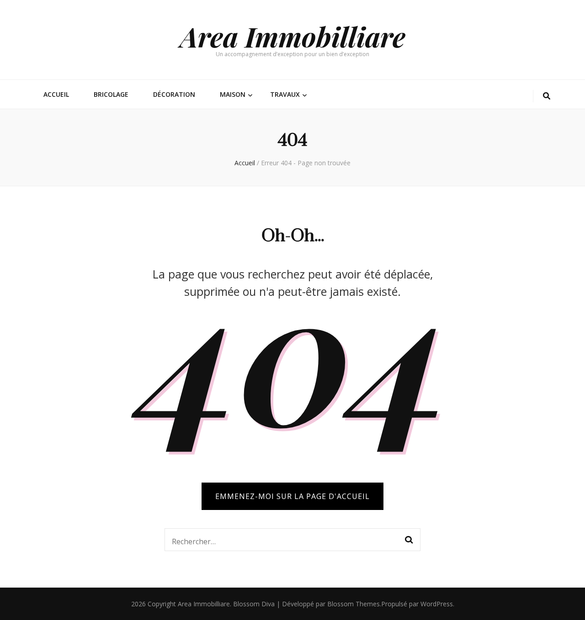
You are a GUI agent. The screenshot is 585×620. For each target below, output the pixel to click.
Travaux (285, 94)
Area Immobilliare (292, 36)
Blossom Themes (353, 603)
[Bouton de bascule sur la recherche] (546, 96)
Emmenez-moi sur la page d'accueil (292, 496)
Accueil (56, 94)
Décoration (174, 94)
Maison (232, 94)
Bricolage (111, 94)
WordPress (436, 603)
